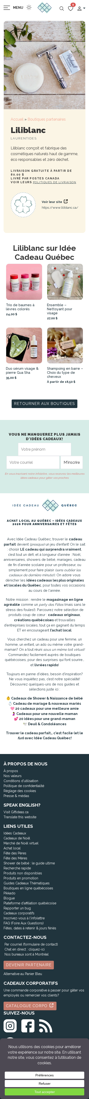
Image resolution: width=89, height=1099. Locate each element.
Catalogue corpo (27, 1006)
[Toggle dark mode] (29, 7)
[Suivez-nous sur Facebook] (27, 1024)
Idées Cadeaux (15, 833)
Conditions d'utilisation (21, 781)
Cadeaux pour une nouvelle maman (47, 714)
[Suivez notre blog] (45, 1024)
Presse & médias (16, 796)
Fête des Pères (15, 853)
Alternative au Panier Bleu (23, 974)
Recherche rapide (17, 868)
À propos (11, 771)
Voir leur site (52, 202)
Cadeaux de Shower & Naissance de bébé (47, 698)
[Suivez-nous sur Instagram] (10, 1024)
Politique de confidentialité (24, 786)
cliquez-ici (36, 949)
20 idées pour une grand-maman (47, 719)
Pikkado (9, 893)
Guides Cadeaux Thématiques (27, 883)
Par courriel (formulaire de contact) (31, 944)
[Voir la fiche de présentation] (24, 282)
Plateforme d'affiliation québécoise (30, 903)
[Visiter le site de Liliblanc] (23, 204)
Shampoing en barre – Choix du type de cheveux (65, 372)
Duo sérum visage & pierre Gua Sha (22, 370)
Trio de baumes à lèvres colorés (20, 307)
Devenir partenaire (29, 965)
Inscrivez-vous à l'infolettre (24, 918)
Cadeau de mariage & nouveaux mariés (47, 703)
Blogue (9, 898)
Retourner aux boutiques (44, 403)
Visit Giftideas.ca (16, 812)
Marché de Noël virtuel (21, 843)
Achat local (12, 848)
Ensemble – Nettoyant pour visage (59, 309)
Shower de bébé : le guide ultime (29, 863)
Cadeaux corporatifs (19, 913)
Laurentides (24, 138)
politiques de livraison (54, 182)
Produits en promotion (21, 878)
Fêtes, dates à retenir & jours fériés (30, 928)
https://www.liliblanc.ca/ (60, 207)
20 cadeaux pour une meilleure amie (47, 708)
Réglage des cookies (20, 791)
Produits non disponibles (23, 873)
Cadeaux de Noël (17, 838)
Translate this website (20, 817)
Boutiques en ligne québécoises (28, 888)
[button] (81, 8)
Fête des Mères (15, 858)
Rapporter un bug (17, 908)
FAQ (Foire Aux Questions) (24, 923)
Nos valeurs (13, 776)
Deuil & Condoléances (47, 724)
